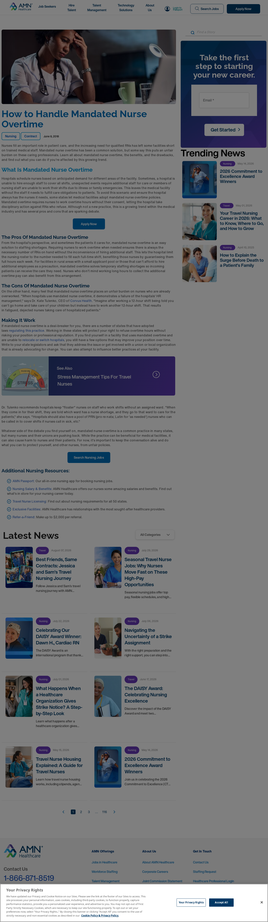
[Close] (261, 902)
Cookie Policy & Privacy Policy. (100, 915)
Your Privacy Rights (191, 902)
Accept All (221, 902)
